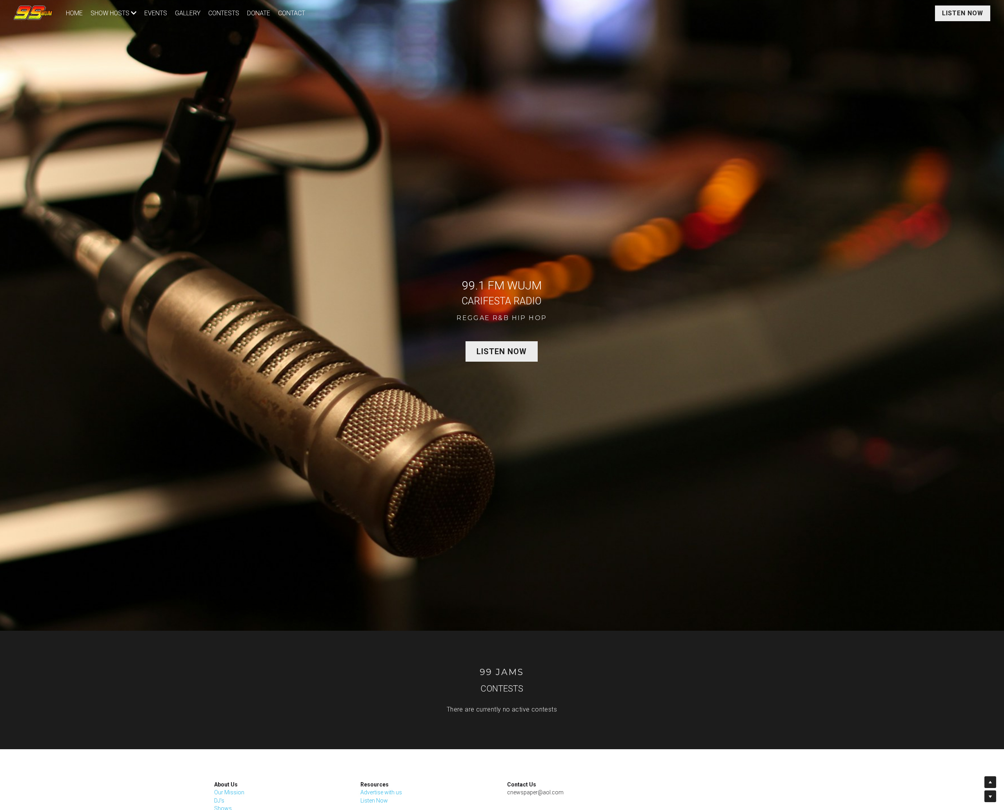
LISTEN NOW (962, 13)
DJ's (219, 800)
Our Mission (229, 792)
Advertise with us (381, 792)
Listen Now (374, 800)
